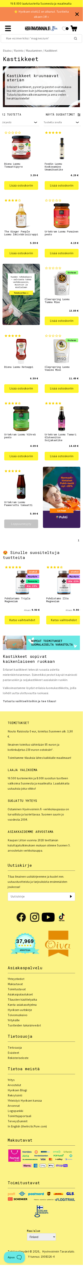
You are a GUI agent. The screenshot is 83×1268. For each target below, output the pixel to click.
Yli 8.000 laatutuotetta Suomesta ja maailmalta (41, 3)
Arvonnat (14, 1106)
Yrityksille (14, 1020)
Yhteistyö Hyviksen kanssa (25, 1100)
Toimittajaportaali (19, 1116)
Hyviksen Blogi (17, 1090)
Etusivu (7, 50)
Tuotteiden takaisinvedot (24, 1025)
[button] (74, 28)
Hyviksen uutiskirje (20, 1010)
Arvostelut (14, 1085)
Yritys (11, 1080)
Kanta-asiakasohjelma (22, 1005)
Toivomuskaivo (18, 1015)
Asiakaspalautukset (20, 994)
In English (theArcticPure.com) (27, 1126)
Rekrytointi (15, 1095)
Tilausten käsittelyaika (22, 999)
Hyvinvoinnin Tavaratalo (58, 1251)
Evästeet (13, 1053)
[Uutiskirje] (71, 896)
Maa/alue (33, 1231)
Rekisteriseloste (18, 1058)
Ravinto (18, 50)
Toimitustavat (17, 989)
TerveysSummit (18, 1121)
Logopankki (15, 1111)
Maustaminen (34, 50)
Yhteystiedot (16, 979)
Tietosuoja (15, 1047)
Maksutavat (15, 984)
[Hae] (75, 38)
